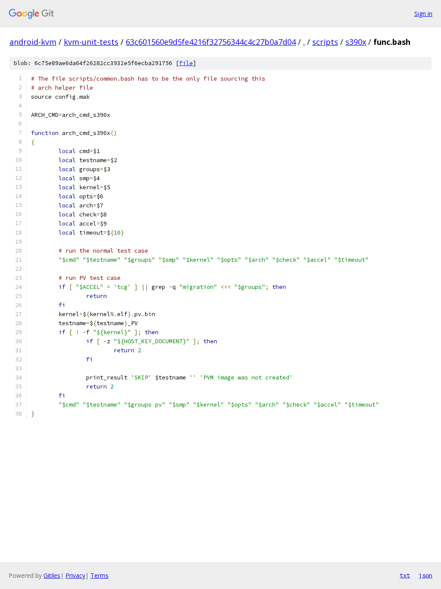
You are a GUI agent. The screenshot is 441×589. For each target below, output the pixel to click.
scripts (325, 42)
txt (405, 575)
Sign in (423, 13)
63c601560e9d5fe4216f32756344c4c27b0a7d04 (211, 42)
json (425, 575)
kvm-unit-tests (91, 42)
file (186, 63)
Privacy (75, 575)
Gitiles (51, 575)
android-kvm (32, 42)
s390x (355, 42)
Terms (99, 575)
